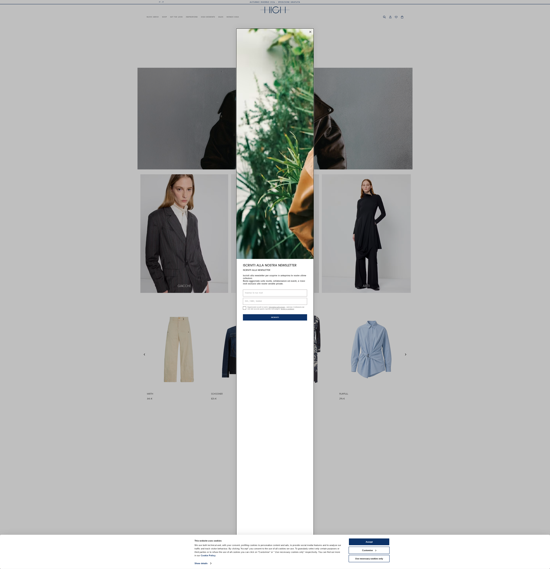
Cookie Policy (208, 555)
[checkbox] (244, 308)
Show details (201, 563)
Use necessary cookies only (369, 558)
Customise (367, 550)
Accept (369, 542)
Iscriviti (275, 317)
